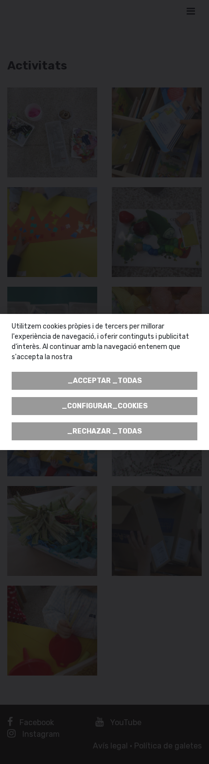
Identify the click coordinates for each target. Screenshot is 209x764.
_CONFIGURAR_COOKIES (105, 406)
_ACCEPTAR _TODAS (105, 381)
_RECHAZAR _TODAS (104, 431)
